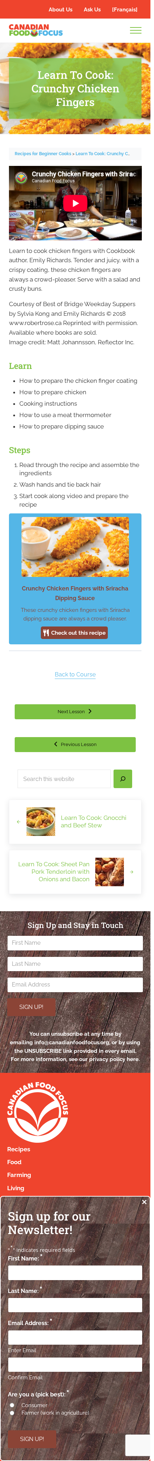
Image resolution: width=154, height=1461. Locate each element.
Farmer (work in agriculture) (55, 1413)
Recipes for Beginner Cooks (43, 153)
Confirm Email (25, 1377)
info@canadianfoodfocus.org (71, 1042)
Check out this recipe (78, 633)
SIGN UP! (31, 1007)
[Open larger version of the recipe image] (75, 547)
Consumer (34, 1405)
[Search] (123, 779)
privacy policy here (114, 1059)
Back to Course (75, 674)
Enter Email (22, 1350)
